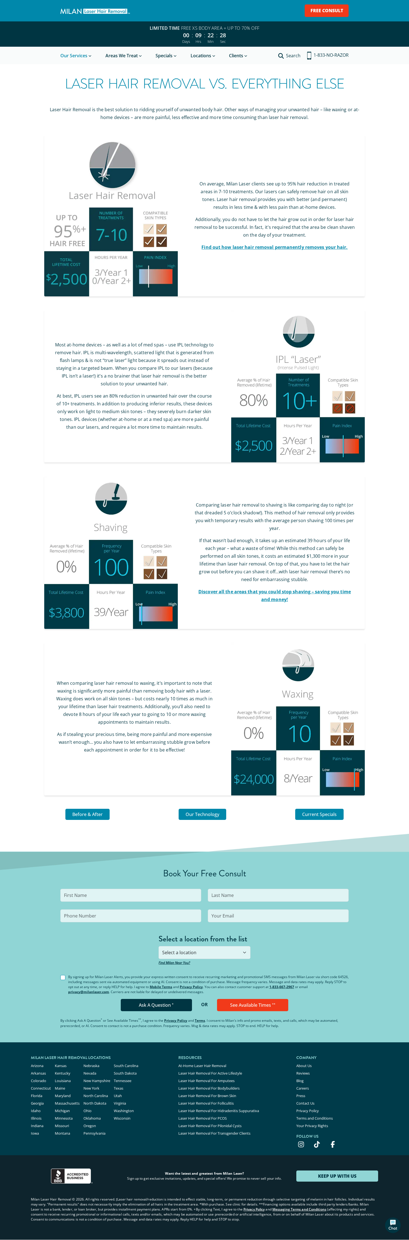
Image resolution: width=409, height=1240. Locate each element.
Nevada (89, 1073)
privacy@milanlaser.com (88, 991)
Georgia (37, 1103)
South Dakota (125, 1073)
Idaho (36, 1110)
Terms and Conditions (314, 1118)
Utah (118, 1095)
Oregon (89, 1125)
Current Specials (319, 814)
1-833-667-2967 (281, 986)
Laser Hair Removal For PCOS (202, 1118)
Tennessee (122, 1080)
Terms (200, 1020)
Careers (302, 1088)
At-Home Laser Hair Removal (202, 1065)
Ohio (87, 1110)
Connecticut (41, 1088)
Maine (60, 1088)
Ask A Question (156, 1005)
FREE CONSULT (327, 11)
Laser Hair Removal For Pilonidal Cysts (210, 1125)
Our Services (73, 56)
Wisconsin (122, 1118)
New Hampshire (96, 1080)
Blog (300, 1080)
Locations (201, 56)
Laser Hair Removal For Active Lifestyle (210, 1073)
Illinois (36, 1118)
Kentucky (62, 1073)
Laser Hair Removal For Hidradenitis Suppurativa (218, 1110)
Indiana (37, 1125)
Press (300, 1095)
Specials (164, 56)
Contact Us (305, 1103)
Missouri (62, 1125)
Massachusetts (67, 1103)
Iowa (35, 1133)
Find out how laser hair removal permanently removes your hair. (274, 247)
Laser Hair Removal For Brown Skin (207, 1095)
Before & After (87, 814)
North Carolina (95, 1095)
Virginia (120, 1103)
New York (91, 1088)
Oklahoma (92, 1118)
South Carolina (126, 1065)
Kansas (60, 1065)
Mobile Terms (161, 986)
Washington (124, 1110)
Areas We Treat (121, 56)
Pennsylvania (94, 1133)
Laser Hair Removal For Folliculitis (206, 1103)
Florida (36, 1095)
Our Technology (202, 814)
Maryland (63, 1095)
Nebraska (91, 1065)
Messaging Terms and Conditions (299, 1209)
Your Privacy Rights (312, 1125)
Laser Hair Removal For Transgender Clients (214, 1133)
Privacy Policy (191, 986)
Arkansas (38, 1073)
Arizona (37, 1065)
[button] (393, 1225)
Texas (118, 1088)
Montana (62, 1133)
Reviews (303, 1073)
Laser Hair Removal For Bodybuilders (209, 1088)
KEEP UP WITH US (337, 1176)
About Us (304, 1065)
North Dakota (94, 1103)
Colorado (38, 1080)
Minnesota (64, 1118)
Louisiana (63, 1080)
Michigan (62, 1110)
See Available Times (252, 1005)
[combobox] (204, 952)
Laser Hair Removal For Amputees (206, 1080)
